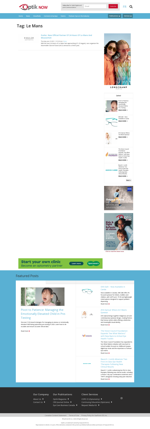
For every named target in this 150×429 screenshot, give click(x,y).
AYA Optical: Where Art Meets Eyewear (124, 134)
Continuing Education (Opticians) (96, 402)
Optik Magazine (59, 399)
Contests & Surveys (51, 16)
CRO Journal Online (61, 402)
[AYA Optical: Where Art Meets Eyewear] (111, 138)
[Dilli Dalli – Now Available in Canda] (111, 122)
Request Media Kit (89, 405)
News (28, 16)
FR (124, 6)
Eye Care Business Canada (64, 405)
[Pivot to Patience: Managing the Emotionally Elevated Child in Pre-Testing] (111, 106)
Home (21, 16)
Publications (113, 16)
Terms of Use (74, 415)
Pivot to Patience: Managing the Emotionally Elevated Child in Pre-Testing (123, 104)
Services (127, 16)
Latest (118, 95)
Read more (24, 331)
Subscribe (113, 6)
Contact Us (38, 402)
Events (63, 16)
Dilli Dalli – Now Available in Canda (123, 117)
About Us (37, 399)
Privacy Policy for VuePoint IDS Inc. (94, 415)
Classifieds (37, 16)
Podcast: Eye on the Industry (79, 16)
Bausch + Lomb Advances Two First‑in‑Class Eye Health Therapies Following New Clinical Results (123, 169)
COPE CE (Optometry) (91, 399)
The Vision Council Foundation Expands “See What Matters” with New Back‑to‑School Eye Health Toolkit (124, 153)
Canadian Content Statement (55, 415)
